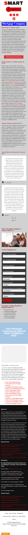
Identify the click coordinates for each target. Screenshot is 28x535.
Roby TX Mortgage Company (12, 391)
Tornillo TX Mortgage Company (13, 403)
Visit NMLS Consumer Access (15, 468)
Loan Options (7, 516)
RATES (14, 519)
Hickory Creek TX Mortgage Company (15, 388)
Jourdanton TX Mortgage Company (14, 401)
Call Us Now (15, 9)
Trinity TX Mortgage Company (13, 390)
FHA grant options (17, 82)
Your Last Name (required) (9, 259)
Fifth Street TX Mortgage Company (14, 398)
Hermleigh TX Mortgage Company (14, 387)
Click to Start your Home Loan (14, 57)
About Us (15, 516)
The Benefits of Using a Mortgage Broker (10, 448)
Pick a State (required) (8, 294)
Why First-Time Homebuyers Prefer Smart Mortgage (13, 457)
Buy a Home (12, 513)
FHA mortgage (8, 80)
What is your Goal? (7, 277)
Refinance (20, 513)
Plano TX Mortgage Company (12, 382)
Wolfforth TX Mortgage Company (14, 400)
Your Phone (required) (8, 265)
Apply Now (22, 516)
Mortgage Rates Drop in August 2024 (10, 451)
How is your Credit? (8, 282)
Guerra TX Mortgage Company (13, 393)
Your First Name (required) (9, 254)
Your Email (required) (8, 271)
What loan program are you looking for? (13, 288)
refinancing (12, 85)
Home (6, 513)
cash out (22, 87)
